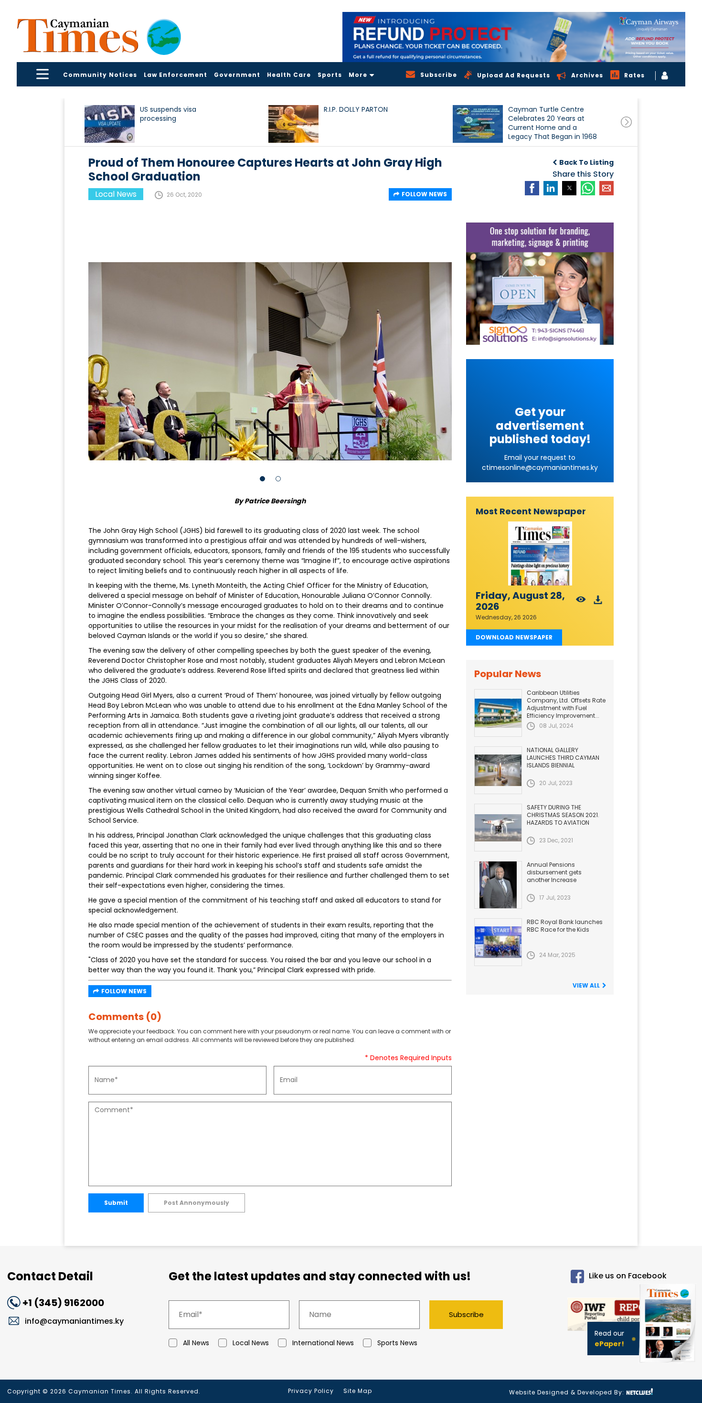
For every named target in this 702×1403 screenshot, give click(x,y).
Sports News (397, 1343)
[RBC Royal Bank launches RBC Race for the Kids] (498, 942)
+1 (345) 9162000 (63, 1302)
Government (237, 75)
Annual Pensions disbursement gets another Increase (554, 872)
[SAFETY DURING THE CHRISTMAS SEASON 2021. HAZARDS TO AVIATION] (498, 827)
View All (586, 985)
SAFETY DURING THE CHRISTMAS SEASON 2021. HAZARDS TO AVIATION (563, 815)
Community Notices (100, 75)
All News (196, 1343)
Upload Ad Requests (513, 75)
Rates (634, 75)
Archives (587, 75)
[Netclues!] (639, 1391)
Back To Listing (586, 162)
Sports (330, 75)
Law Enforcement (175, 75)
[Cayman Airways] (513, 37)
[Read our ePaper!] (668, 1364)
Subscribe (466, 1314)
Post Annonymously (196, 1203)
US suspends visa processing (168, 114)
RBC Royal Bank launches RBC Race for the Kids (565, 926)
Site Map (357, 1391)
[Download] (598, 602)
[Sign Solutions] (540, 284)
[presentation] (626, 122)
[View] (581, 602)
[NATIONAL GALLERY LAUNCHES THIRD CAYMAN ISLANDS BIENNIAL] (498, 770)
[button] (110, 124)
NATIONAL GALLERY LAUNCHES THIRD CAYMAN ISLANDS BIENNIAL (563, 757)
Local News (251, 1343)
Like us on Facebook (628, 1275)
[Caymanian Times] (99, 35)
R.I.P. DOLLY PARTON (356, 109)
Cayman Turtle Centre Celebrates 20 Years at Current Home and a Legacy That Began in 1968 (552, 123)
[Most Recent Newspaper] (540, 553)
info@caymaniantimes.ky (74, 1321)
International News (323, 1343)
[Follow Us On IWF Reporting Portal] (593, 1315)
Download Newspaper (514, 637)
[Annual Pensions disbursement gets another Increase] (498, 884)
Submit (116, 1203)
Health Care (289, 75)
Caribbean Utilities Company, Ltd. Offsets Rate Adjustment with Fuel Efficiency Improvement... (566, 704)
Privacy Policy (311, 1391)
